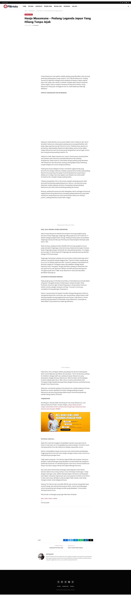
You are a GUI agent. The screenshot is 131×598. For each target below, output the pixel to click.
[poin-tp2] (65, 431)
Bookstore (65, 586)
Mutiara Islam (58, 6)
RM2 (42, 498)
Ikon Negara (67, 6)
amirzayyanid (35, 25)
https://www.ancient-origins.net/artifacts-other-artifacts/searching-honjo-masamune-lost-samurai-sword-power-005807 (63, 407)
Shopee (72, 586)
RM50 (55, 498)
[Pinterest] (27, 82)
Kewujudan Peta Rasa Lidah (56, 548)
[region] (78, 117)
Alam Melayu (38, 6)
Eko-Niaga (30, 6)
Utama (24, 6)
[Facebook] (27, 73)
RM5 (46, 498)
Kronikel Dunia (48, 6)
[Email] (27, 86)
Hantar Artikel (5, 2)
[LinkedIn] (27, 79)
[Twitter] (27, 76)
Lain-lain (74, 6)
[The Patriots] (10, 6)
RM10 (50, 498)
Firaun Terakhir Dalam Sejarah (75, 548)
